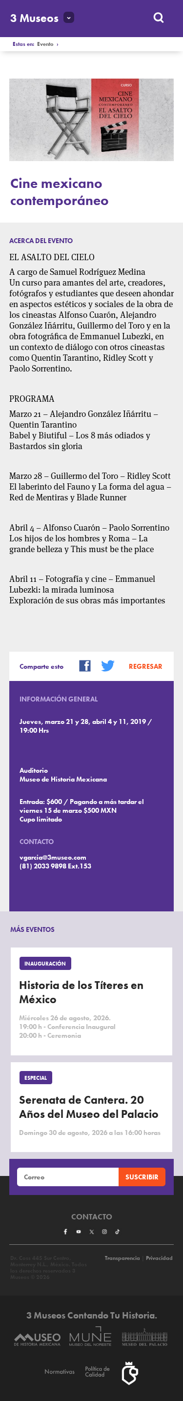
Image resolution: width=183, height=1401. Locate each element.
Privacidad (159, 1258)
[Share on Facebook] (81, 665)
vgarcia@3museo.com (53, 857)
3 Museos (34, 18)
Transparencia (122, 1258)
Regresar (146, 666)
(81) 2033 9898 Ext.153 (55, 866)
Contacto (91, 1217)
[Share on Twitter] (104, 665)
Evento (45, 44)
